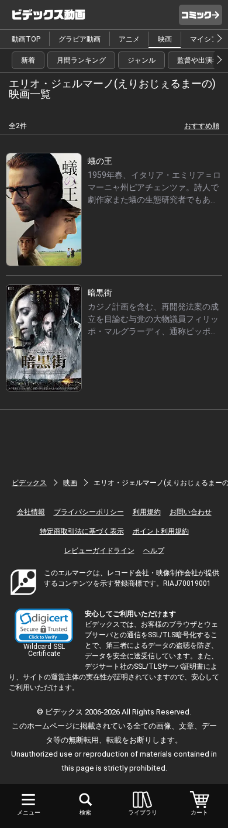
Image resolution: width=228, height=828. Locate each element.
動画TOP (26, 39)
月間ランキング (81, 60)
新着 (28, 60)
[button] (44, 626)
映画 (165, 39)
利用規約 (147, 512)
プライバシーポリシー (89, 512)
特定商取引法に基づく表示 (82, 531)
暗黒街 (100, 292)
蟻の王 (100, 161)
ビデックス (29, 483)
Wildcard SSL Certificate (44, 650)
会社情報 (31, 512)
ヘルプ (153, 551)
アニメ (129, 39)
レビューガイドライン (99, 551)
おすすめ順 (201, 126)
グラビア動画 (79, 39)
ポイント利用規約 (161, 531)
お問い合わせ (191, 512)
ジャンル (141, 60)
